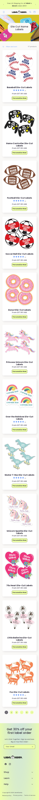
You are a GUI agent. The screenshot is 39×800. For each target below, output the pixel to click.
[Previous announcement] (3, 4)
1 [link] (6, 712)
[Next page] (32, 712)
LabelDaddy (18, 792)
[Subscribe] (32, 746)
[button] (4, 12)
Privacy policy (17, 795)
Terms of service (29, 795)
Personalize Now (20, 98)
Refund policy (6, 795)
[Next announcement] (35, 4)
